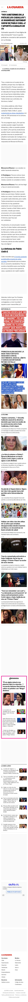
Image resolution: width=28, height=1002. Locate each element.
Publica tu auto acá (14, 892)
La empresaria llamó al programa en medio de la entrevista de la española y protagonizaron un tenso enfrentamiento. (13, 604)
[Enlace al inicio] (14, 678)
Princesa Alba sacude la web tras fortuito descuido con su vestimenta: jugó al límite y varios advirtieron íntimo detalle (13, 357)
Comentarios (13, 65)
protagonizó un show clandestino (12, 113)
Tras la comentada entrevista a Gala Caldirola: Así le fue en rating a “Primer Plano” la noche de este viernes (13, 559)
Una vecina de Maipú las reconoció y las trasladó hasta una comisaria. (13, 533)
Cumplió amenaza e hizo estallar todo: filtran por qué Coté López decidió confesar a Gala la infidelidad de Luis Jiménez (10, 827)
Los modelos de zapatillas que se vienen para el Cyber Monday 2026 (9, 712)
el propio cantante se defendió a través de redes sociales (14, 259)
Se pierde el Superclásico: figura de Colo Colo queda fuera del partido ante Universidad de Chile (13, 492)
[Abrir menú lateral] (2, 7)
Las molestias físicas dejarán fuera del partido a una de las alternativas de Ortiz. (13, 499)
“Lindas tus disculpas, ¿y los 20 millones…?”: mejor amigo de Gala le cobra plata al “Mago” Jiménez (9, 733)
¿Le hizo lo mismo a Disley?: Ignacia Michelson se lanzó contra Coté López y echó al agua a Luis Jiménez (12, 457)
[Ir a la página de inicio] (15, 7)
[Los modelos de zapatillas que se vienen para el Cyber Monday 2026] (21, 711)
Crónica (4, 12)
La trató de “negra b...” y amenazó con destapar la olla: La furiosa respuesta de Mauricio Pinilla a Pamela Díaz (11, 771)
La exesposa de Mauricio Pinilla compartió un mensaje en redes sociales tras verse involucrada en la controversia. (14, 431)
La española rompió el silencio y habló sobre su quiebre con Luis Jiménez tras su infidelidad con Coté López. (14, 567)
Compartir (5, 65)
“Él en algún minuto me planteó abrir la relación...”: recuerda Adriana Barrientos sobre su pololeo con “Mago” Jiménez (14, 686)
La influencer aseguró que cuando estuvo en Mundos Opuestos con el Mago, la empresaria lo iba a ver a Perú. (13, 465)
